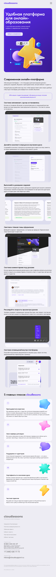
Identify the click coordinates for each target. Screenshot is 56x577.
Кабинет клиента (8, 532)
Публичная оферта (8, 529)
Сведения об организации (10, 524)
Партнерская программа (10, 534)
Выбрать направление (14, 34)
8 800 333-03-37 (11, 544)
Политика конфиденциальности (12, 526)
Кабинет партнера (8, 537)
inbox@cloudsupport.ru (14, 558)
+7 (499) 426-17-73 (12, 552)
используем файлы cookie (11, 565)
